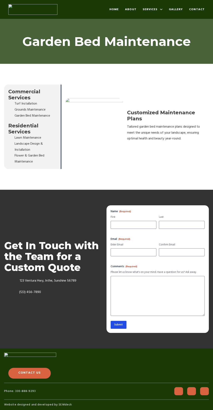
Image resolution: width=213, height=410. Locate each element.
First (113, 217)
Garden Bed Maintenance (32, 115)
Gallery (176, 9)
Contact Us (29, 373)
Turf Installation (26, 103)
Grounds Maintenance (30, 109)
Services (150, 9)
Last (161, 217)
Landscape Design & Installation (29, 147)
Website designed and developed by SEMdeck (38, 404)
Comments (124, 267)
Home (114, 9)
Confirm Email (167, 245)
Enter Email (117, 245)
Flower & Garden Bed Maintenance (29, 158)
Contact (197, 9)
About (130, 9)
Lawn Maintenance (28, 137)
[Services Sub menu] (161, 9)
